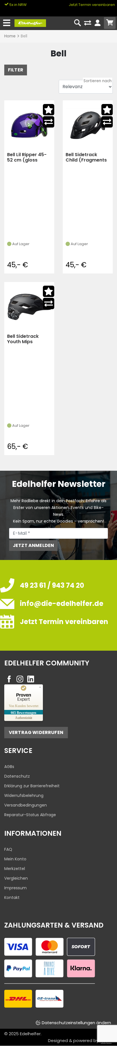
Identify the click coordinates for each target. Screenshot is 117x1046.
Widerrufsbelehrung (23, 795)
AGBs (9, 766)
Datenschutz (17, 776)
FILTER (15, 70)
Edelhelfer (30, 1034)
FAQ (8, 849)
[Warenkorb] (110, 23)
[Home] (30, 23)
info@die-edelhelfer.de (61, 603)
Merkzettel (14, 868)
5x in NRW (18, 4)
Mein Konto (15, 859)
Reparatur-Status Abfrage (30, 815)
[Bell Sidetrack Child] (88, 125)
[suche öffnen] (77, 23)
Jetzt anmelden (33, 545)
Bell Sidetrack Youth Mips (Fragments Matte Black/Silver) (28, 339)
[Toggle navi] (6, 23)
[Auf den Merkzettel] (48, 109)
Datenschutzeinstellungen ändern (76, 1023)
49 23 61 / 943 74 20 (52, 585)
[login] (97, 23)
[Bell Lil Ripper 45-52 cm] (29, 125)
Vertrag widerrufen (36, 732)
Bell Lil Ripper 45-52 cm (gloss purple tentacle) (27, 157)
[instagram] (20, 679)
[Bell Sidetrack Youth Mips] (29, 306)
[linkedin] (30, 679)
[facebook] (9, 679)
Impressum (15, 888)
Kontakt (12, 897)
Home (10, 36)
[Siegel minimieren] (40, 687)
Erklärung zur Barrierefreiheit (32, 786)
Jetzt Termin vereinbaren (92, 4)
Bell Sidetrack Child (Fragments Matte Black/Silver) (86, 157)
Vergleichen (16, 878)
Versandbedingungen (25, 805)
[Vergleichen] (87, 23)
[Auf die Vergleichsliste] (48, 122)
